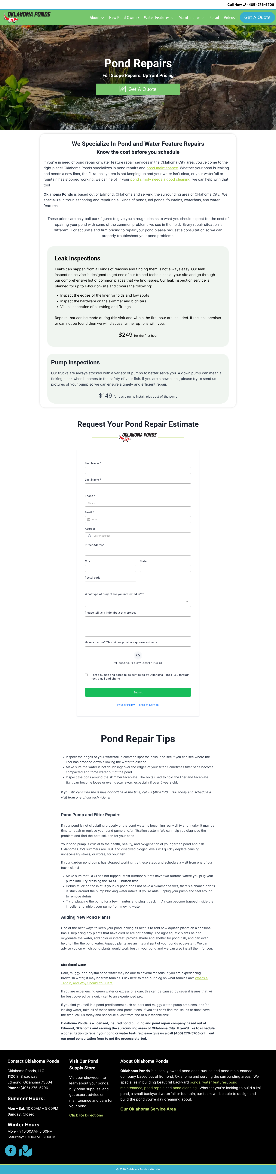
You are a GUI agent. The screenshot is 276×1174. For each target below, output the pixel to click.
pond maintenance (162, 168)
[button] (138, 89)
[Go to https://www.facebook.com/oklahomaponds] (11, 1151)
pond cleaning (185, 1088)
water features (214, 1082)
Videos (229, 17)
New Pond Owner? (124, 17)
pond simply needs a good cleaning (160, 179)
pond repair (154, 1088)
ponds (195, 1082)
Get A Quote (257, 17)
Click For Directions (86, 1115)
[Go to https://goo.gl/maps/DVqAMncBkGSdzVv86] (25, 1151)
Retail (214, 17)
